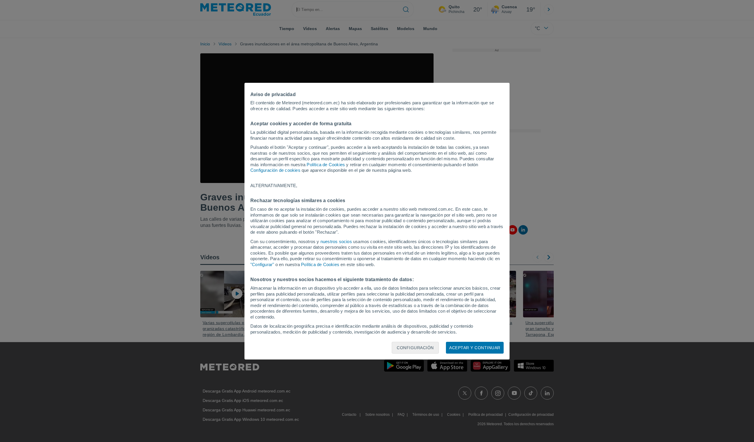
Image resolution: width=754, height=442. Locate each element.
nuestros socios (336, 241)
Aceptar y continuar (474, 347)
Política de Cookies (326, 164)
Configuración (415, 347)
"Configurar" (262, 264)
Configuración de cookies (275, 170)
